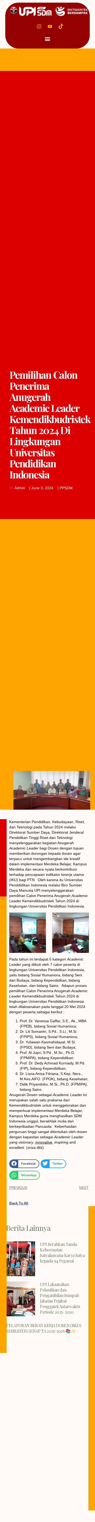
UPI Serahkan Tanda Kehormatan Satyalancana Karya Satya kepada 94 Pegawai (62, 1252)
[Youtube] (50, 26)
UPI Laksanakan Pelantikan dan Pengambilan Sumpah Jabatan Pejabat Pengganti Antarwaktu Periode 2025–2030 (60, 1298)
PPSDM (66, 488)
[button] (47, 38)
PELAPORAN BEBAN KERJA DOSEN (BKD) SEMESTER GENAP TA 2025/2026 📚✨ (43, 1328)
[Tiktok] (61, 26)
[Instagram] (39, 26)
